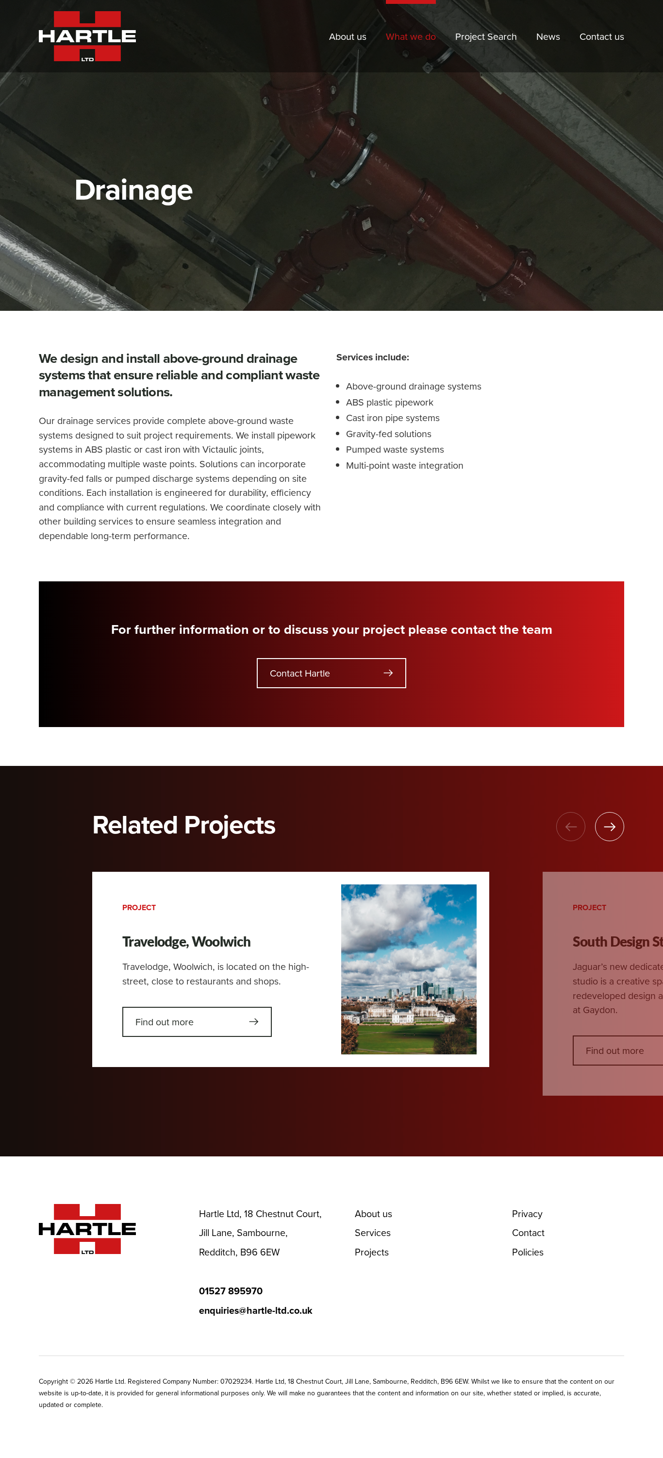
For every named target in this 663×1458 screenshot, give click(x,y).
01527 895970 (231, 1291)
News (548, 36)
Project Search (486, 36)
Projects (372, 1251)
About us (347, 36)
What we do (411, 36)
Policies (528, 1251)
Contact (528, 1232)
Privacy (527, 1213)
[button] (609, 826)
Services (373, 1232)
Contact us (602, 36)
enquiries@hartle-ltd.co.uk (256, 1310)
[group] (290, 969)
